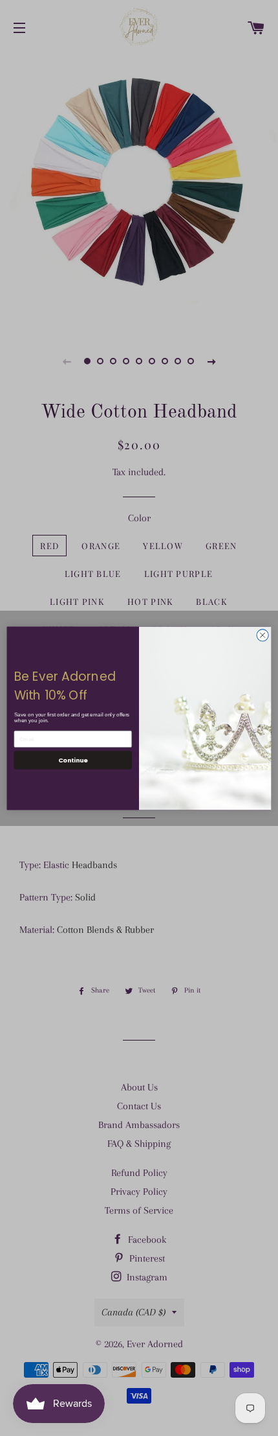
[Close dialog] (262, 635)
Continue (73, 759)
